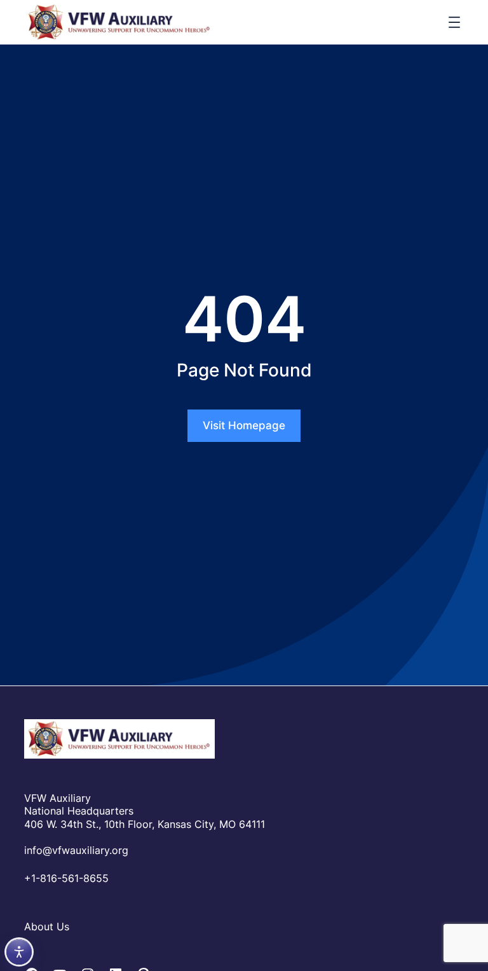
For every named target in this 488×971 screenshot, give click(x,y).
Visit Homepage (244, 425)
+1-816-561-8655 (66, 878)
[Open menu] (454, 22)
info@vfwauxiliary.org (76, 850)
